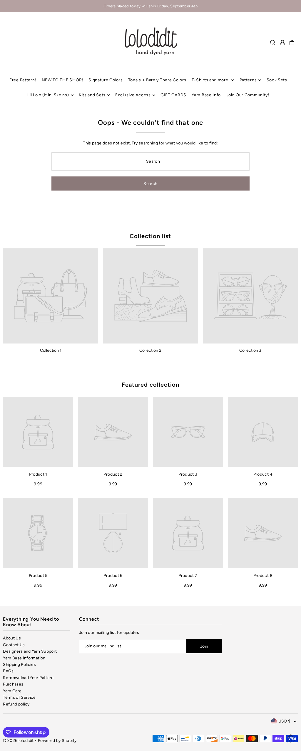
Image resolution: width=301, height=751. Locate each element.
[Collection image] (50, 295)
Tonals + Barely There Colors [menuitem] (157, 80)
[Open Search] (272, 42)
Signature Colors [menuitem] (105, 80)
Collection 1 (50, 350)
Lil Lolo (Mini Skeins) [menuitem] (48, 94)
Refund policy (16, 704)
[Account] (282, 42)
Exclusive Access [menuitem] (132, 94)
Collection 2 (150, 350)
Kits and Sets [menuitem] (92, 94)
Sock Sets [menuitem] (277, 80)
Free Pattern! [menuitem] (22, 80)
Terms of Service (19, 697)
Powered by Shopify (57, 740)
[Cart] (292, 42)
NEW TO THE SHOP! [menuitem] (62, 80)
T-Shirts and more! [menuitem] (211, 80)
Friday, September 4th (177, 6)
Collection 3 (250, 350)
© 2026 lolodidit (18, 740)
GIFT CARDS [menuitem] (173, 94)
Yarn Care (12, 690)
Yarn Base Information (24, 658)
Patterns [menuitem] (248, 80)
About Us (12, 638)
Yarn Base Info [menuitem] (206, 94)
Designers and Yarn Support (30, 651)
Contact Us (14, 644)
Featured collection (150, 384)
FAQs (8, 671)
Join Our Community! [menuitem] (247, 94)
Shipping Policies (19, 664)
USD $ (284, 721)
